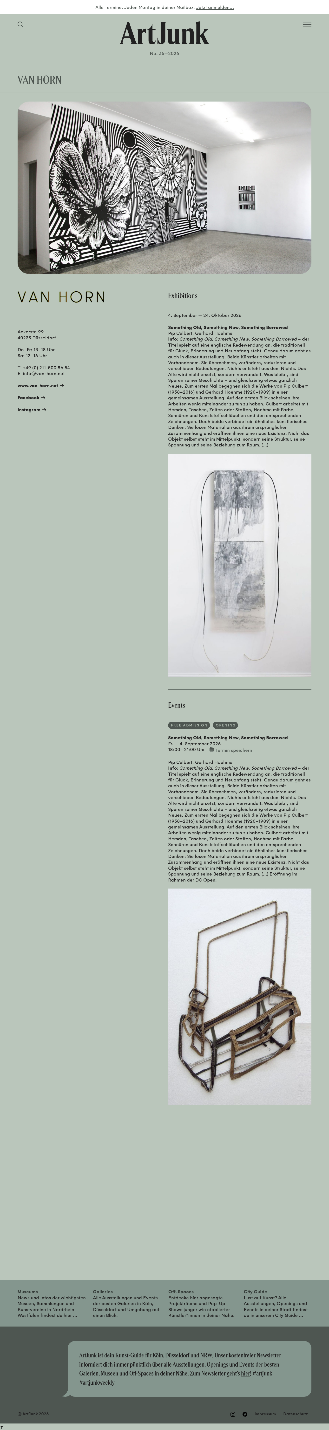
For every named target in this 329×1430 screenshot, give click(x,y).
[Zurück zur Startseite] (164, 32)
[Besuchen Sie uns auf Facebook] (245, 1414)
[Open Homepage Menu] (307, 24)
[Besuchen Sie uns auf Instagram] (232, 1414)
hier (245, 1373)
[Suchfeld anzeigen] (21, 24)
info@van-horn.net (44, 373)
